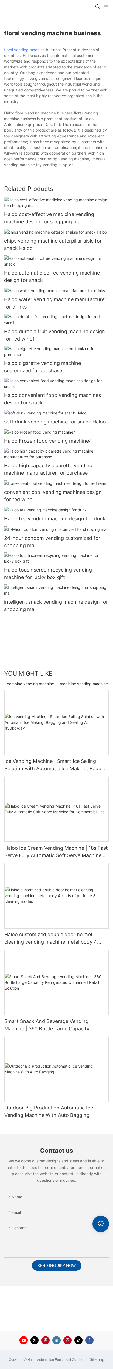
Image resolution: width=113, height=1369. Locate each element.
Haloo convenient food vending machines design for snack (52, 398)
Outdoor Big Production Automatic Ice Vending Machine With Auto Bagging (48, 1111)
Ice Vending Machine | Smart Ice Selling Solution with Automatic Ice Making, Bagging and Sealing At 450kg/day (56, 765)
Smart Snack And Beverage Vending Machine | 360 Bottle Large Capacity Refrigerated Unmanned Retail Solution (49, 1025)
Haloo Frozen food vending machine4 (48, 441)
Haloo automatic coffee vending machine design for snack (52, 276)
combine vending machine (30, 683)
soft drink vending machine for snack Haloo (55, 422)
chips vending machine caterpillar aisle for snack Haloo (53, 244)
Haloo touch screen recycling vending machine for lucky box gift (48, 573)
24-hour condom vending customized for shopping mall (52, 541)
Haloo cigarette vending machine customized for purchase (42, 366)
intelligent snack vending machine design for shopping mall (56, 605)
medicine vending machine (84, 683)
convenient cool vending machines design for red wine (53, 495)
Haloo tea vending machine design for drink (55, 518)
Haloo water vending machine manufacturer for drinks (55, 303)
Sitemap (96, 1359)
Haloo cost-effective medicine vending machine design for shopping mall (49, 217)
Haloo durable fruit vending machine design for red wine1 (54, 335)
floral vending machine (24, 49)
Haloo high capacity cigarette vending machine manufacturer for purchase (48, 469)
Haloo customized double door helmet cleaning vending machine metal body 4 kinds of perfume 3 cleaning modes (50, 939)
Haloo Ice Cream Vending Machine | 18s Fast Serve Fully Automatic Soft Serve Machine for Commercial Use (56, 852)
